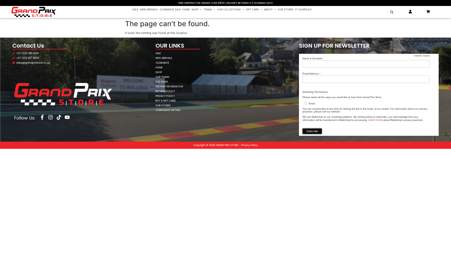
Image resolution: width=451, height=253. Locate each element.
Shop (194, 9)
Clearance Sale (170, 9)
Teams (208, 9)
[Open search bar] (392, 12)
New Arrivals (149, 9)
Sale (135, 9)
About (268, 9)
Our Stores (286, 9)
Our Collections (229, 9)
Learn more (375, 120)
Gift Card (252, 9)
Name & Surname (312, 58)
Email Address (311, 73)
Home (186, 9)
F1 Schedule (303, 9)
